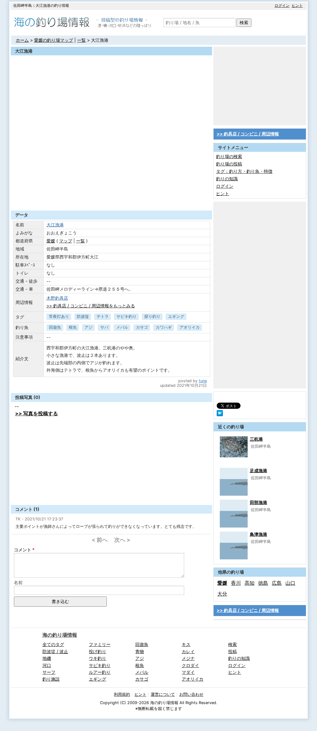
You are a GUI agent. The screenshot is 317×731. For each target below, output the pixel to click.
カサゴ (142, 327)
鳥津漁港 (258, 534)
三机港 (256, 439)
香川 (236, 583)
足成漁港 (258, 470)
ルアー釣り (100, 672)
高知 (249, 583)
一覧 (81, 40)
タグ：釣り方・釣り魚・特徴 (244, 171)
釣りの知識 (227, 178)
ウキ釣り (97, 658)
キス (186, 644)
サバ (104, 327)
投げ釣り (97, 651)
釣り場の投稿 (229, 163)
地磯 (46, 658)
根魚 (73, 327)
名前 (18, 582)
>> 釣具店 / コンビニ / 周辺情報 (248, 133)
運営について (163, 694)
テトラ (103, 316)
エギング (176, 316)
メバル (122, 327)
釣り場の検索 (229, 156)
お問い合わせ (191, 694)
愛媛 (50, 240)
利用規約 (122, 694)
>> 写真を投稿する (36, 413)
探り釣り (152, 316)
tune (203, 380)
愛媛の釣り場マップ (53, 40)
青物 (139, 651)
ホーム (22, 40)
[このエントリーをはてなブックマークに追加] (220, 414)
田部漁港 (258, 502)
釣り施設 (51, 679)
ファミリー (100, 644)
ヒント (297, 5)
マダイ (188, 672)
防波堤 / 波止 (55, 651)
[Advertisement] (111, 195)
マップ (65, 240)
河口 (46, 665)
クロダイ (190, 665)
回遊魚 (55, 327)
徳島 (263, 583)
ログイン (282, 5)
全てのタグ (53, 644)
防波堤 (83, 316)
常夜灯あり (59, 316)
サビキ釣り (126, 316)
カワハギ (164, 327)
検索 (244, 22)
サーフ (48, 672)
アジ (89, 327)
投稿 (232, 651)
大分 (222, 594)
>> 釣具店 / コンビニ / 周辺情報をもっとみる (90, 305)
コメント (22, 549)
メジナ (188, 658)
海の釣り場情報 (59, 635)
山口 (290, 583)
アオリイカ (190, 327)
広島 (277, 583)
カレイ (188, 651)
